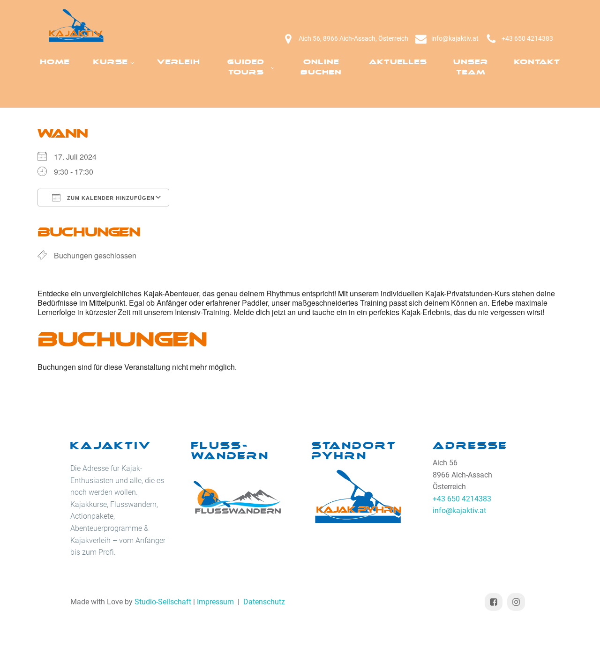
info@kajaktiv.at (455, 38)
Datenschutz (264, 601)
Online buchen (321, 67)
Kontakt (537, 62)
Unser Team (470, 67)
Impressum (215, 601)
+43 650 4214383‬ (527, 38)
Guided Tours (245, 67)
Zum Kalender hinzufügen (110, 198)
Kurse (110, 62)
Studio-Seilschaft (163, 601)
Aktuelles (398, 62)
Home (55, 62)
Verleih (178, 62)
